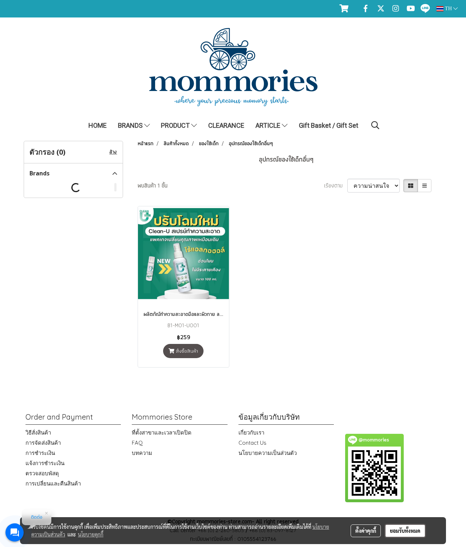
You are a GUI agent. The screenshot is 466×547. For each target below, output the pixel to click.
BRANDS (131, 125)
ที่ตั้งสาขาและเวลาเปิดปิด (161, 432)
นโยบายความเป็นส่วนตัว (267, 452)
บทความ (142, 452)
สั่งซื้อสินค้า (186, 351)
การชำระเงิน (40, 452)
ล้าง (113, 152)
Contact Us (252, 442)
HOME (97, 125)
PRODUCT (176, 125)
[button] (375, 125)
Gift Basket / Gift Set (328, 125)
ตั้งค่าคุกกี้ (365, 530)
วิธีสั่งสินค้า (38, 432)
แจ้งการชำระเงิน (44, 463)
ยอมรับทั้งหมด (405, 530)
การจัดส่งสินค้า (43, 442)
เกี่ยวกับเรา (251, 432)
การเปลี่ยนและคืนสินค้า (53, 483)
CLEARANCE (226, 125)
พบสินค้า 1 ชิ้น (152, 185)
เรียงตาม (335, 185)
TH (448, 8)
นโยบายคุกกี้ (90, 534)
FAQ (137, 442)
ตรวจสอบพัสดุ (42, 473)
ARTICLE (269, 125)
